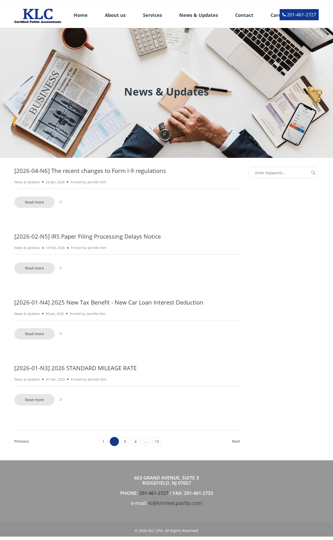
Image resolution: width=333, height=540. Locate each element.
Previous (21, 441)
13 (157, 441)
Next (236, 441)
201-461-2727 (301, 14)
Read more (34, 202)
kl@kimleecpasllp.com (175, 503)
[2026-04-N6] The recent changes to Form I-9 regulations (90, 170)
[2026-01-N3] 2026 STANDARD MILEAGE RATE (75, 368)
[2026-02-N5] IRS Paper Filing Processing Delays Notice (87, 236)
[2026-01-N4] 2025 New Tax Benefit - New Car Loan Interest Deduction (108, 302)
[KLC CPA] (37, 14)
